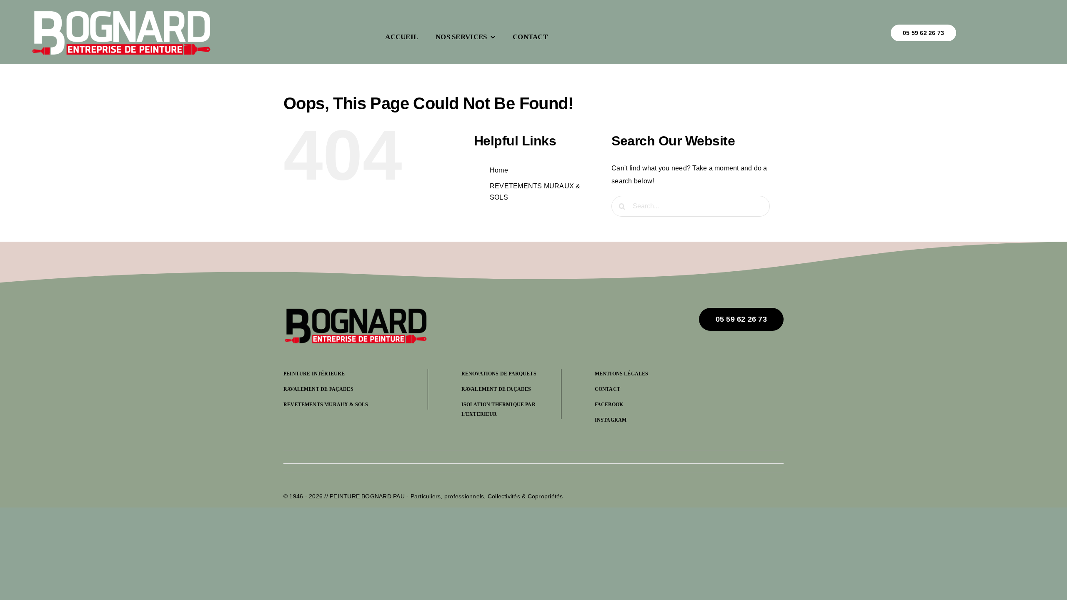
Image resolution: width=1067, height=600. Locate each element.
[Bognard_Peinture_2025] (355, 311)
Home (499, 170)
